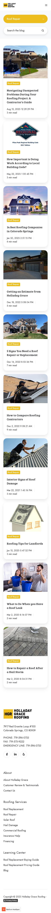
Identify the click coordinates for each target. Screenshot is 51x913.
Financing (8, 841)
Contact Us (9, 790)
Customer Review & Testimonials (21, 785)
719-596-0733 (21, 738)
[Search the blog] (42, 30)
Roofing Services (15, 802)
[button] (46, 5)
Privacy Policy (11, 900)
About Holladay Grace (15, 780)
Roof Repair (9, 814)
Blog (5, 870)
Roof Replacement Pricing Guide (21, 865)
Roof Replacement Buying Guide (21, 860)
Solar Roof (9, 820)
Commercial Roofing (14, 830)
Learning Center (14, 852)
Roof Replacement (13, 809)
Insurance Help (11, 836)
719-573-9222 (16, 741)
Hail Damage (10, 825)
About (7, 773)
